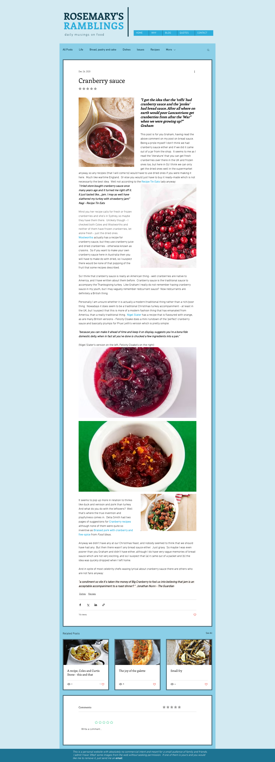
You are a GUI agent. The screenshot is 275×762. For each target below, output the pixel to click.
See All (209, 633)
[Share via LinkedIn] (95, 604)
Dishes (126, 49)
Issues (140, 49)
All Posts (68, 49)
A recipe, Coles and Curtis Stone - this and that (83, 672)
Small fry (176, 671)
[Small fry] (189, 652)
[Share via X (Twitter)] (87, 604)
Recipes (155, 49)
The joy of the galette (132, 671)
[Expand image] (137, 382)
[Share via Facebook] (80, 604)
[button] (208, 50)
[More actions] (194, 72)
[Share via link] (103, 604)
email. (119, 758)
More (169, 49)
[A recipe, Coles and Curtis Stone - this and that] (85, 652)
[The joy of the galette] (137, 652)
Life (81, 49)
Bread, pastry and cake (103, 49)
